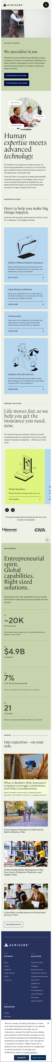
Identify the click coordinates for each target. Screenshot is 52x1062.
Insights (6, 1013)
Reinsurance (35, 997)
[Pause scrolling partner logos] (47, 540)
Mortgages (34, 966)
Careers (6, 966)
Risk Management (37, 990)
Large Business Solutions (39, 973)
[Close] (48, 1023)
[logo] (13, 4)
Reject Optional (38, 1057)
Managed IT (35, 987)
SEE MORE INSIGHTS (13, 924)
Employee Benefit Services (39, 976)
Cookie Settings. (30, 1052)
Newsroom (7, 1016)
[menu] (46, 5)
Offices (6, 976)
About (6, 962)
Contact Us (7, 980)
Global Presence (9, 973)
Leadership (7, 969)
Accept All (21, 1058)
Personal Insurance (37, 962)
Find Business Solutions (16, 76)
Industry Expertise (36, 1001)
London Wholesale (37, 994)
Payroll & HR (35, 980)
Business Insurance (37, 969)
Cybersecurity (35, 983)
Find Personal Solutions (16, 83)
